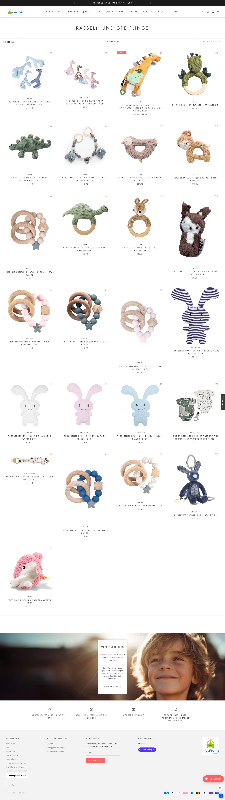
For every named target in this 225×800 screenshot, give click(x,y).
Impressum (10, 744)
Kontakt (50, 744)
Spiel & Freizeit (114, 12)
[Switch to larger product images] (5, 41)
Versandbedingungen (14, 759)
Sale (176, 12)
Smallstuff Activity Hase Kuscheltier (195, 515)
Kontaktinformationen (15, 767)
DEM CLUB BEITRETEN (112, 686)
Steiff (29, 597)
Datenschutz (11, 751)
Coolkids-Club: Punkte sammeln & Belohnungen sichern (112, 3)
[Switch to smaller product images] (9, 41)
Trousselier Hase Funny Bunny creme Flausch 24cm (29, 437)
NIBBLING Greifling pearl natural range (140, 506)
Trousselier (29, 98)
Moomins (133, 12)
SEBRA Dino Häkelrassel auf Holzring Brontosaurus (85, 249)
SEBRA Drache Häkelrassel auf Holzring (195, 105)
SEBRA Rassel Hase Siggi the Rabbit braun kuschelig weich (195, 273)
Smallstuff (195, 512)
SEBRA (140, 102)
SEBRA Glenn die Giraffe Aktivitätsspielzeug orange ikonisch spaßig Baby (140, 108)
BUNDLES (147, 12)
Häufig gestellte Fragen (56, 747)
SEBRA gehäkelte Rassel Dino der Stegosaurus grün (30, 179)
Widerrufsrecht (12, 755)
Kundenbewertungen (55, 751)
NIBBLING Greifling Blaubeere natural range (85, 531)
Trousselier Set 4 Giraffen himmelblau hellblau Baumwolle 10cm (30, 103)
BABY (98, 12)
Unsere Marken (55, 12)
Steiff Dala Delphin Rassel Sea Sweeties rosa (30, 601)
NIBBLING (29, 269)
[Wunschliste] (213, 12)
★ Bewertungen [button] (223, 402)
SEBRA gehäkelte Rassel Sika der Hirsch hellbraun (195, 179)
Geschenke (163, 12)
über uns (141, 744)
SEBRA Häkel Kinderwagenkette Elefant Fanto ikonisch (84, 179)
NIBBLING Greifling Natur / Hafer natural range (30, 273)
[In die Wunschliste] (51, 53)
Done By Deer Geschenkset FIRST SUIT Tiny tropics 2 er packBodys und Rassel (195, 437)
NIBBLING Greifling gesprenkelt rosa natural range (140, 367)
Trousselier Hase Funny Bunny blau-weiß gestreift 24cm (195, 352)
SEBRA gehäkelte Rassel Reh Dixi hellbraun (140, 249)
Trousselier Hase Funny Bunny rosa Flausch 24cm (85, 437)
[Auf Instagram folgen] (13, 785)
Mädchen (73, 12)
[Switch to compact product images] (12, 41)
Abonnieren (95, 760)
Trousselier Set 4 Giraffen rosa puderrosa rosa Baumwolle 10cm (85, 102)
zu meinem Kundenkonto (16, 763)
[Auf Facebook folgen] (7, 785)
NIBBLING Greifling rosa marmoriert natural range (30, 343)
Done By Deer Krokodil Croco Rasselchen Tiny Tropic (30, 478)
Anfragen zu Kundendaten (16, 771)
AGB (7, 747)
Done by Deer (195, 433)
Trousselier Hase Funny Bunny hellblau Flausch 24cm (140, 437)
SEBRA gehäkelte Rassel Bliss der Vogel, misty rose (140, 179)
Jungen (87, 12)
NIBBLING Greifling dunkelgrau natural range (85, 343)
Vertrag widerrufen (17, 776)
